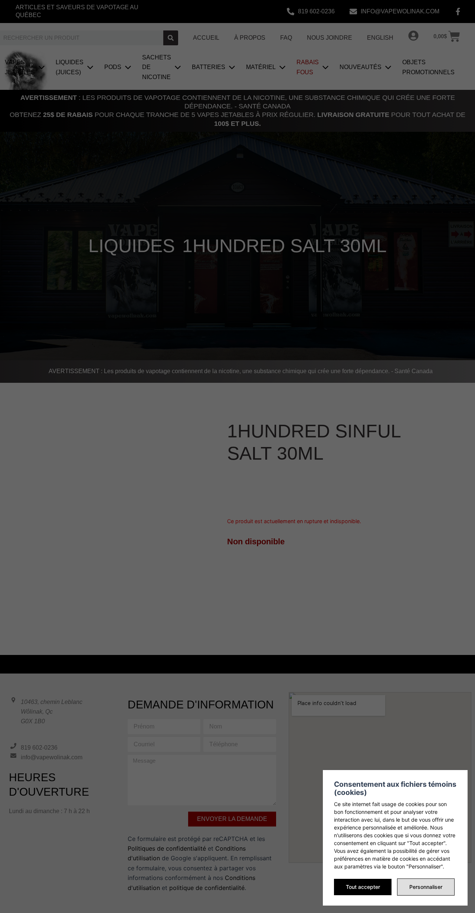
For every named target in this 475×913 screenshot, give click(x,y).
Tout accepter (363, 887)
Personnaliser (425, 887)
